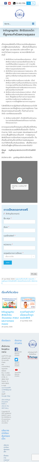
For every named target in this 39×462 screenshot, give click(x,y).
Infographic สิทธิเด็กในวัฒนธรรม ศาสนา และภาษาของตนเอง (10, 329)
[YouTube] (9, 3)
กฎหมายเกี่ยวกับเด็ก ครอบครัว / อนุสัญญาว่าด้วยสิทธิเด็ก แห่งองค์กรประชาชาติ (19, 292)
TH (29, 3)
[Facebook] (5, 3)
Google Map (6, 408)
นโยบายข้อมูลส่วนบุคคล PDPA (6, 413)
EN (33, 3)
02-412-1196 (20, 3)
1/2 (7, 211)
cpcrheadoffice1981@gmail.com (6, 401)
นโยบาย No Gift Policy (5, 419)
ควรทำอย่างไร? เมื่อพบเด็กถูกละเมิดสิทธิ (27, 326)
